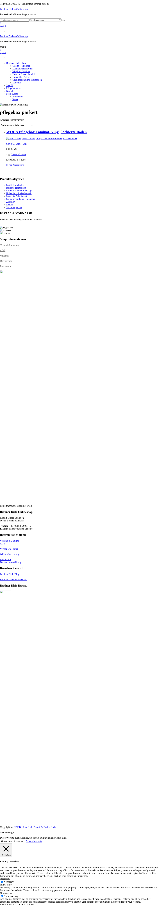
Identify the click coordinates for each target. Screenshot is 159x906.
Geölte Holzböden (21, 65)
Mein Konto (12, 93)
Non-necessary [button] (7, 893)
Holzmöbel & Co (20, 77)
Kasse (15, 99)
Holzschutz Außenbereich (19, 193)
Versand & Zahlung (9, 245)
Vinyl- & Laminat (21, 71)
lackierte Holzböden (16, 187)
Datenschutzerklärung (10, 562)
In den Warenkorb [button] (15, 165)
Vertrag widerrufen (9, 549)
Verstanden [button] (6, 841)
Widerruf (4, 255)
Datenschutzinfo (34, 841)
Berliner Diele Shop (16, 63)
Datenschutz (6, 261)
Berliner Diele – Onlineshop (14, 9)
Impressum (5, 266)
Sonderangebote (14, 207)
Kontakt (10, 91)
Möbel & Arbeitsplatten (17, 196)
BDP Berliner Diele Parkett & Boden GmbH (35, 827)
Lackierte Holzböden (22, 68)
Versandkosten (18, 154)
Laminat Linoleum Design (19, 190)
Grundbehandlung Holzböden (27, 79)
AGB (2, 250)
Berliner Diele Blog (9, 574)
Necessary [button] (5, 878)
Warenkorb (17, 96)
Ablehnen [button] (18, 841)
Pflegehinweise (13, 88)
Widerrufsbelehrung (9, 554)
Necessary (9, 882)
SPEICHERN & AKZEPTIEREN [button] (17, 904)
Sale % (9, 85)
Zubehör (16, 82)
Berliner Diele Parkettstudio (13, 579)
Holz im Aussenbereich (23, 74)
